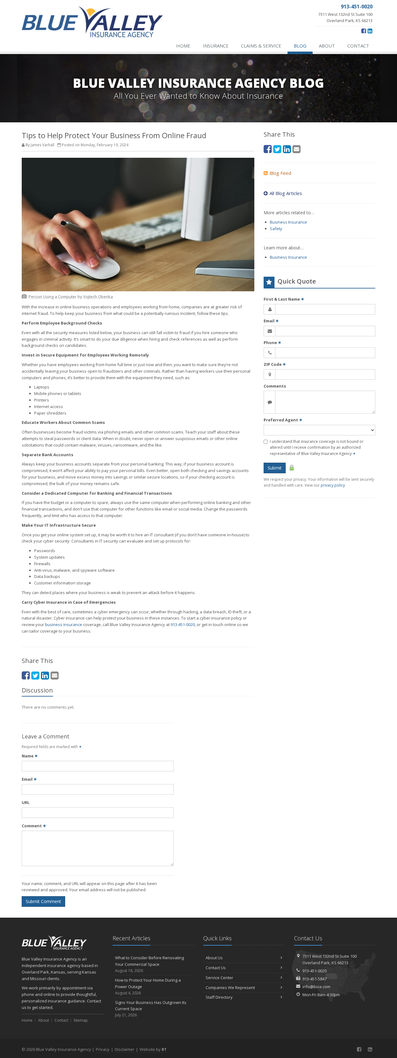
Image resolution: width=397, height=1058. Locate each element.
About (327, 46)
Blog (300, 46)
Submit (275, 468)
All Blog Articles (286, 193)
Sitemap (81, 1020)
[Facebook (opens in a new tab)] (363, 30)
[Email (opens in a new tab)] (55, 675)
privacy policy (333, 485)
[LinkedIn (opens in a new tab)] (370, 30)
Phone (272, 342)
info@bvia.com (316, 986)
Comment (34, 826)
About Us (214, 957)
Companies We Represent (230, 987)
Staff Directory (219, 997)
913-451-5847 (314, 979)
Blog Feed (280, 173)
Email (29, 779)
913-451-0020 (183, 624)
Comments (275, 386)
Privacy (102, 1049)
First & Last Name (284, 299)
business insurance (63, 624)
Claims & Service (261, 46)
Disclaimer (124, 1049)
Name (30, 756)
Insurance (216, 46)
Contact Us (216, 967)
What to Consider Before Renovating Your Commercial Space (149, 964)
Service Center (219, 977)
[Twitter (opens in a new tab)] (35, 675)
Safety (276, 228)
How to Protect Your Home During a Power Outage (148, 986)
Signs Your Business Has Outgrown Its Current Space (150, 1009)
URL (25, 802)
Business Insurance (288, 222)
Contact (358, 46)
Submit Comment (43, 901)
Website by (153, 1049)
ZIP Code (275, 364)
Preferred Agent (283, 420)
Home (183, 46)
